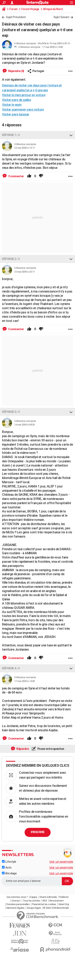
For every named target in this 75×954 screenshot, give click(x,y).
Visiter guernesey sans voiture (23, 109)
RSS (45, 900)
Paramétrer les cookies (44, 904)
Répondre (22, 748)
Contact (16, 900)
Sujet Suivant (61, 17)
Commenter (16, 176)
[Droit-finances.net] (55, 933)
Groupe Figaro (34, 908)
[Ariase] (20, 949)
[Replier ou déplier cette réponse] (71, 135)
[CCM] (55, 925)
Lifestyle (10, 861)
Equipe (33, 897)
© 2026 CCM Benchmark (56, 908)
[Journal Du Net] (20, 933)
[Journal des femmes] (20, 925)
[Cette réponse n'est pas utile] (41, 176)
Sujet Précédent (16, 17)
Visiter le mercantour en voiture (23, 95)
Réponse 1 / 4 (11, 135)
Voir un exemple (61, 861)
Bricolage (11, 873)
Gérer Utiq (63, 904)
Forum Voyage (30, 9)
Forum (13, 9)
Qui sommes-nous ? (17, 897)
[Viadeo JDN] (55, 941)
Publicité (64, 897)
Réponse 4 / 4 (11, 668)
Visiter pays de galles (16, 100)
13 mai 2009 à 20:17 (24, 271)
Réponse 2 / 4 (11, 259)
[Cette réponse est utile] (29, 176)
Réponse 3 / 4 (11, 411)
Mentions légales (16, 908)
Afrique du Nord (53, 9)
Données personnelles (18, 904)
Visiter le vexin (11, 105)
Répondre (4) (16, 71)
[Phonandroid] (55, 949)
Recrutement (56, 900)
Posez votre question (50, 748)
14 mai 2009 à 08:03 (24, 424)
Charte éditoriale (48, 897)
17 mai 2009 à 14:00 (52, 46)
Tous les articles (31, 900)
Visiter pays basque (15, 114)
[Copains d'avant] (20, 941)
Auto (8, 867)
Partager (38, 71)
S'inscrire (38, 832)
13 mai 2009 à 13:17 (24, 147)
